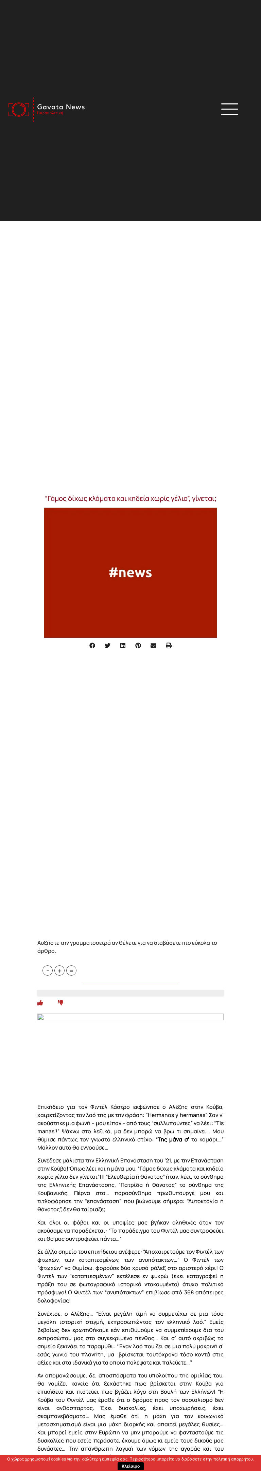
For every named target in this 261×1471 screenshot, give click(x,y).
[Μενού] (229, 109)
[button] (179, 110)
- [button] (47, 970)
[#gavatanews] (46, 109)
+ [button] (59, 970)
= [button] (71, 970)
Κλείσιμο (131, 1466)
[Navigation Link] (40, 1002)
